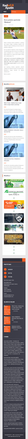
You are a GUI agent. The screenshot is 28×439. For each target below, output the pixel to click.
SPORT (6, 16)
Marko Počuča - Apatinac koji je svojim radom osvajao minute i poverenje (18, 307)
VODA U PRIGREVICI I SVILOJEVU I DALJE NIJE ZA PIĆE (17, 318)
